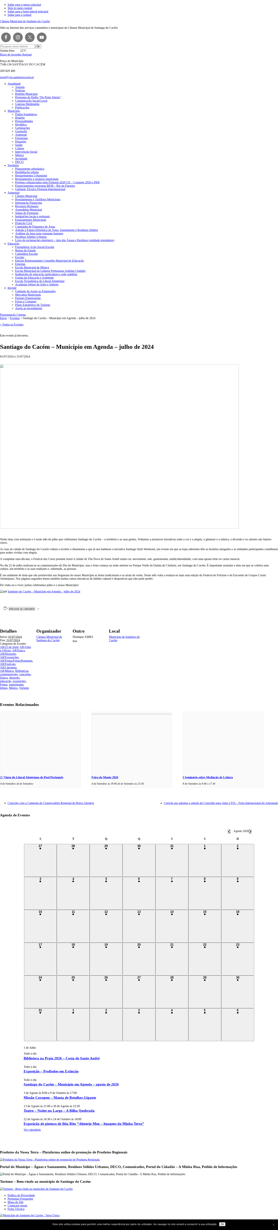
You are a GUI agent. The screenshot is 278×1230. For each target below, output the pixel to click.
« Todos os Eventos (11, 324)
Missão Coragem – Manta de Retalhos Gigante (60, 1098)
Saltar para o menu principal (24, 4)
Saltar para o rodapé (19, 14)
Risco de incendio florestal (16, 54)
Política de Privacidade (21, 1195)
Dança (4, 677)
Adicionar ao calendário (22, 608)
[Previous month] (229, 831)
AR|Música (7, 670)
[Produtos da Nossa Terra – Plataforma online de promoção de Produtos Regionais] (50, 1159)
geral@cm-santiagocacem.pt (17, 77)
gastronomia (16, 684)
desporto (14, 677)
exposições (19, 681)
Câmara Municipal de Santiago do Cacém (25, 21)
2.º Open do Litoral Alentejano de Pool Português (31, 777)
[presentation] (40, 742)
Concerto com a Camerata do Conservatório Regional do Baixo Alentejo (51, 803)
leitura (3, 687)
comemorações (9, 674)
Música (13, 687)
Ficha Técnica (16, 1209)
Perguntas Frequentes (20, 1198)
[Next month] (250, 831)
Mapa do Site (15, 1202)
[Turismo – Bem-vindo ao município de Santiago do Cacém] (36, 1188)
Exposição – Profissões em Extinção (51, 1071)
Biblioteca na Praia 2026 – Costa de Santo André (62, 1058)
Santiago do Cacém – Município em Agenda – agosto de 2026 (71, 1084)
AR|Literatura (8, 667)
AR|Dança (18, 650)
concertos (25, 674)
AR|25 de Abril (9, 647)
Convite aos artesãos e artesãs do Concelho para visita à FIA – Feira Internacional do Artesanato (221, 803)
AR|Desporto (8, 653)
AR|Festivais (7, 664)
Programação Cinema (13, 314)
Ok (222, 1224)
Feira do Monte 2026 (105, 777)
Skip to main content (20, 8)
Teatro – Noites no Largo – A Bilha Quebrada (59, 1111)
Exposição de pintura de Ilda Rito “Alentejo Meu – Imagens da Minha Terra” (84, 1124)
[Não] (273, 1225)
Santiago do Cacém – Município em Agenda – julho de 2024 (44, 591)
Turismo (24, 687)
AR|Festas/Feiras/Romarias (16, 660)
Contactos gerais (17, 1205)
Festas (3, 684)
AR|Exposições (9, 657)
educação (5, 681)
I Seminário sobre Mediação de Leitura (208, 777)
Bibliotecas (21, 670)
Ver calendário (32, 1129)
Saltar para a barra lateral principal (28, 11)
